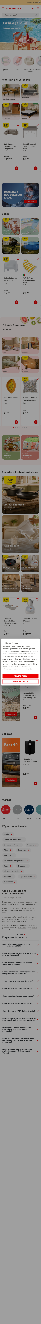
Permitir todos (20, 676)
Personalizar (19, 681)
